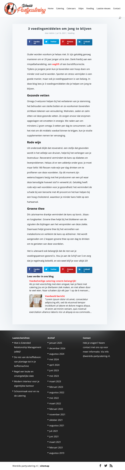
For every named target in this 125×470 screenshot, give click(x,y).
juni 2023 (54, 370)
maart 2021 (55, 442)
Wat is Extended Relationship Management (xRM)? (27, 347)
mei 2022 (54, 397)
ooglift (56, 64)
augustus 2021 (56, 425)
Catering (60, 9)
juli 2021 (53, 430)
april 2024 (54, 364)
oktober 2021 (56, 419)
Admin (52, 33)
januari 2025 (55, 342)
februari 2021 (56, 447)
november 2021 (57, 414)
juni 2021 (54, 436)
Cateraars (71, 9)
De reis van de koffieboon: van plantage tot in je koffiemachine (27, 361)
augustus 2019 (56, 453)
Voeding (90, 9)
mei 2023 (54, 375)
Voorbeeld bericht (55, 296)
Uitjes (81, 9)
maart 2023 (55, 381)
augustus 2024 (56, 353)
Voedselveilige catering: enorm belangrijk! (52, 280)
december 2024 (57, 348)
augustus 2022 (56, 392)
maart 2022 (55, 403)
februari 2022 (56, 408)
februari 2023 (56, 386)
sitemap (44, 465)
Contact (116, 9)
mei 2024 (54, 359)
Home (50, 9)
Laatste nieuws (103, 9)
